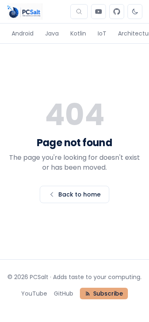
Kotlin (78, 33)
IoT (102, 33)
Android (23, 33)
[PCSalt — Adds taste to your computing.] (25, 11)
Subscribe (108, 293)
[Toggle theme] (134, 11)
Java (52, 33)
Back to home (79, 194)
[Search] (79, 11)
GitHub (63, 293)
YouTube (34, 293)
